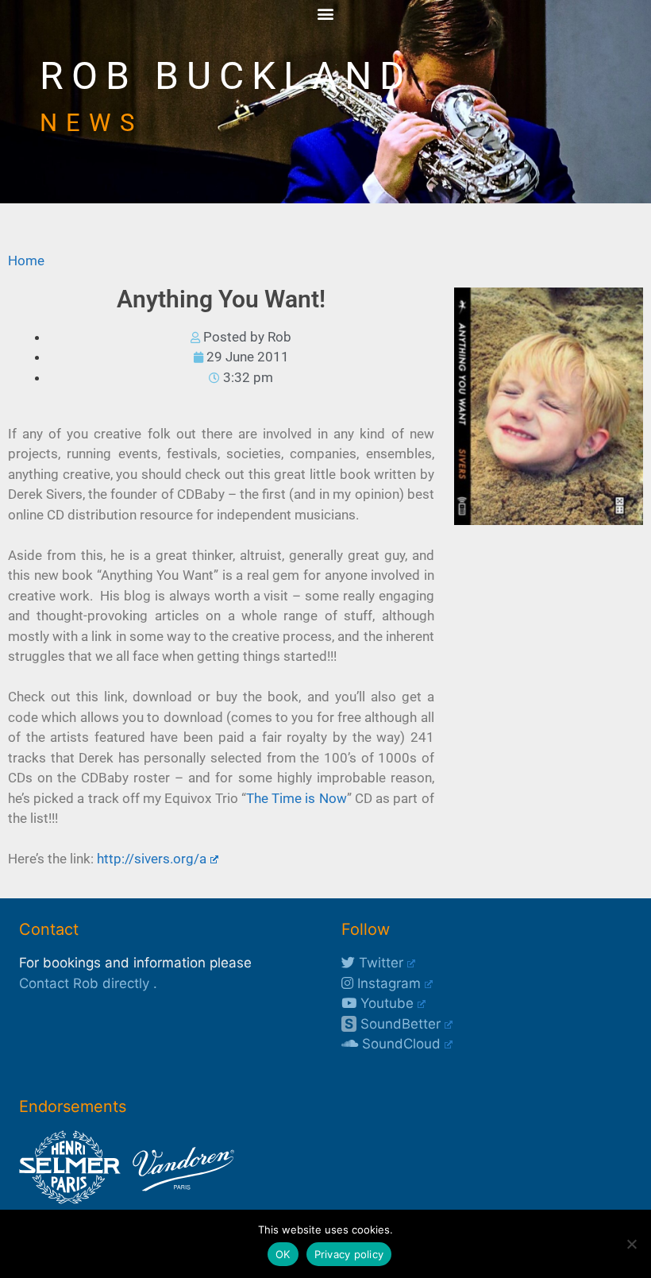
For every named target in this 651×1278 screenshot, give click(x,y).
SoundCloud (399, 1044)
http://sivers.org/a (151, 859)
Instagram (387, 983)
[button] (326, 13)
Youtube (385, 1003)
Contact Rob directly (84, 983)
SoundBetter (393, 1024)
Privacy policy (349, 1254)
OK (283, 1254)
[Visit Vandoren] (179, 1199)
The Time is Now (296, 798)
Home (26, 260)
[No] (631, 1244)
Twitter (379, 963)
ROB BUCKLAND (226, 75)
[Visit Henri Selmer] (70, 1199)
